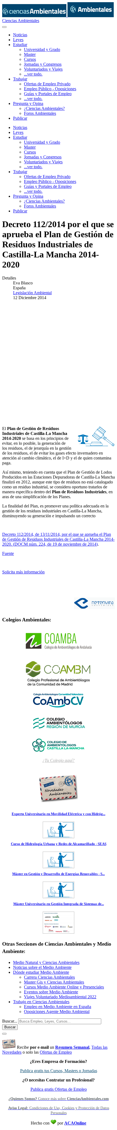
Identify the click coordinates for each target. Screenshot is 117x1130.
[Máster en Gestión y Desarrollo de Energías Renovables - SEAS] (58, 896)
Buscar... (9, 1021)
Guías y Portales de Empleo (48, 93)
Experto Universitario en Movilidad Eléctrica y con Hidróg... (58, 814)
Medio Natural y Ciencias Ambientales (46, 962)
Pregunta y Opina (28, 103)
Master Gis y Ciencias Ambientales (54, 982)
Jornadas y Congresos (42, 64)
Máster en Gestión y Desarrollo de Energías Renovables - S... (58, 874)
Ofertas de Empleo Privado (47, 84)
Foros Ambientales (40, 113)
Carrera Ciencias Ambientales (49, 977)
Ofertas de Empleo (56, 1052)
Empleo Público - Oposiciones (50, 88)
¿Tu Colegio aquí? (58, 760)
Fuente (8, 553)
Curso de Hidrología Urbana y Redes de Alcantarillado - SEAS (58, 844)
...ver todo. (33, 74)
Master (30, 54)
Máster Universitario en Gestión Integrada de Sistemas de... (58, 904)
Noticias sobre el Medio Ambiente (42, 967)
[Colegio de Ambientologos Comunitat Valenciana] (58, 700)
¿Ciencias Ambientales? (44, 108)
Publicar (20, 118)
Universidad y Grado (42, 49)
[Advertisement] (58, 363)
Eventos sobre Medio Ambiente (51, 992)
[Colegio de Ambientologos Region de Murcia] (58, 722)
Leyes (18, 39)
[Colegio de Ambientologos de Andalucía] (58, 641)
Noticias (20, 34)
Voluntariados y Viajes (43, 69)
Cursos (30, 59)
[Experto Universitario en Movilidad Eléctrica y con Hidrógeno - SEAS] (58, 836)
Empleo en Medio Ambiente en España (57, 1006)
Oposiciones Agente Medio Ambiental (57, 1011)
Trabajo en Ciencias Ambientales (41, 1001)
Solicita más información (23, 572)
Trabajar (20, 79)
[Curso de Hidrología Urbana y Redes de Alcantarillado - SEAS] (58, 866)
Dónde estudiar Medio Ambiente (41, 972)
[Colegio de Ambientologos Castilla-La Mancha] (58, 745)
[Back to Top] (4, 1034)
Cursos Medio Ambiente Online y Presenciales (64, 987)
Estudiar (20, 44)
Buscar (10, 1027)
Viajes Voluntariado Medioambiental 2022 (60, 996)
